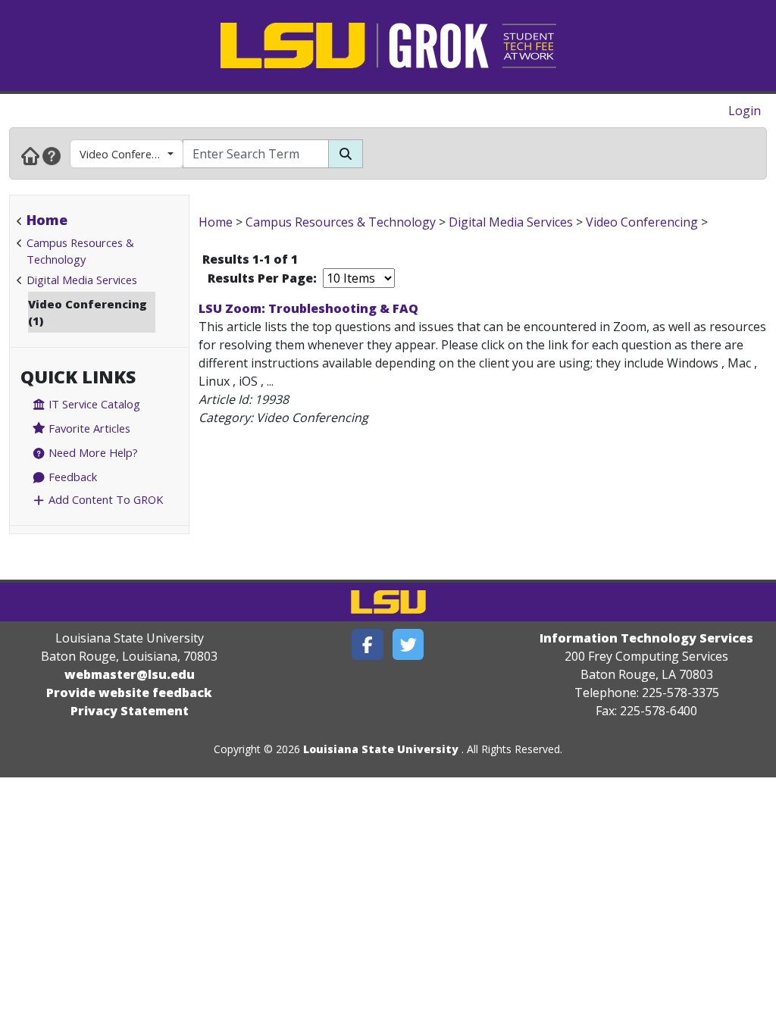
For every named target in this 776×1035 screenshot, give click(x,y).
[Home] (30, 155)
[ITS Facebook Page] (367, 644)
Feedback (71, 476)
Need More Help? (91, 452)
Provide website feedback (129, 692)
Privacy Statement (129, 710)
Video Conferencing (129, 153)
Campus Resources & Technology (341, 222)
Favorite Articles (87, 428)
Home (47, 220)
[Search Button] (345, 153)
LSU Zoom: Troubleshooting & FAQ (308, 308)
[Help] (51, 155)
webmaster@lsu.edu (129, 674)
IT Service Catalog (92, 403)
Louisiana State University (380, 749)
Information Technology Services (646, 638)
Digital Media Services (82, 279)
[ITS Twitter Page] (408, 644)
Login (744, 110)
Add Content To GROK (104, 499)
